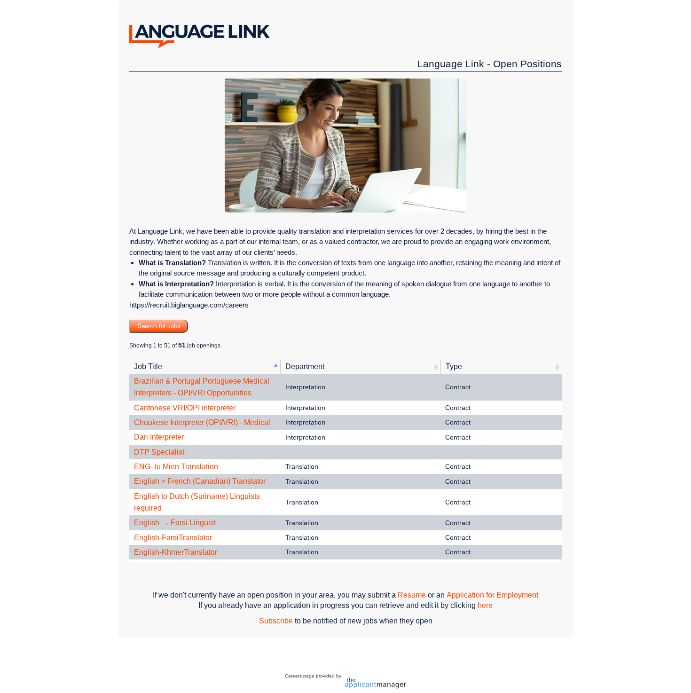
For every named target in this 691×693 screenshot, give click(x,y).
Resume (412, 595)
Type (454, 366)
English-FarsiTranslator (173, 538)
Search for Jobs (159, 326)
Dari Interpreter (159, 437)
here (485, 605)
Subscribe (276, 621)
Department (304, 366)
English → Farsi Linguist (175, 523)
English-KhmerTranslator (175, 552)
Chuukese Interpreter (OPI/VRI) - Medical (202, 422)
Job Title (148, 366)
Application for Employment (492, 595)
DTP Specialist (159, 452)
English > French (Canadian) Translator (200, 481)
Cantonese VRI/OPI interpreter (185, 408)
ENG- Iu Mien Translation (176, 467)
